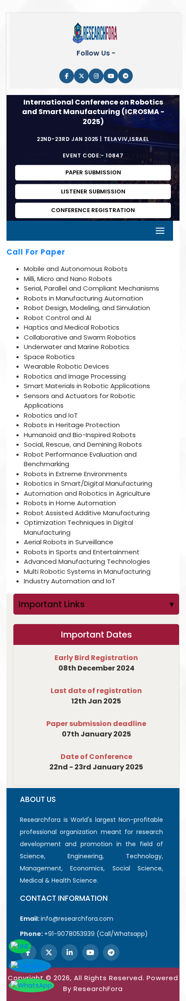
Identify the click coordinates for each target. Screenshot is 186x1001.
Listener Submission (93, 191)
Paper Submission (93, 172)
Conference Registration (93, 210)
